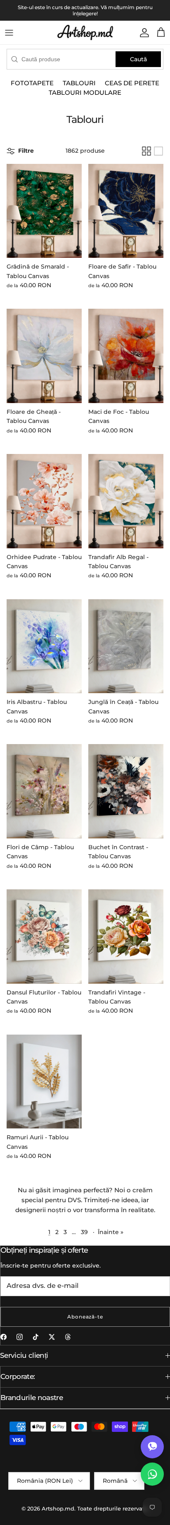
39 (84, 1232)
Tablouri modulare (85, 92)
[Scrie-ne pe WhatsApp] (152, 1474)
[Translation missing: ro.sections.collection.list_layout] (158, 151)
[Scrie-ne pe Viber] (152, 1446)
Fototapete (32, 82)
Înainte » (110, 1232)
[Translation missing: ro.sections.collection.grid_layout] (146, 151)
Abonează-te (85, 1317)
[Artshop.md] (85, 32)
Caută (138, 59)
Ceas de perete (132, 82)
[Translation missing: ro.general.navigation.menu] (9, 33)
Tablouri (79, 82)
